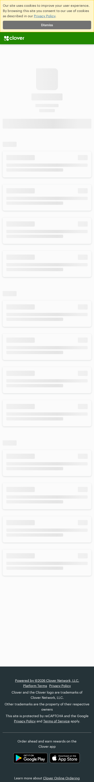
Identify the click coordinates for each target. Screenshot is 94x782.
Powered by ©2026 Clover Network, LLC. (47, 680)
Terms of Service (56, 721)
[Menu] (14, 38)
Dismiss (47, 25)
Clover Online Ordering (61, 778)
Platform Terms (35, 686)
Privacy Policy (44, 16)
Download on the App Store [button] (65, 758)
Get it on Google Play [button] (30, 758)
